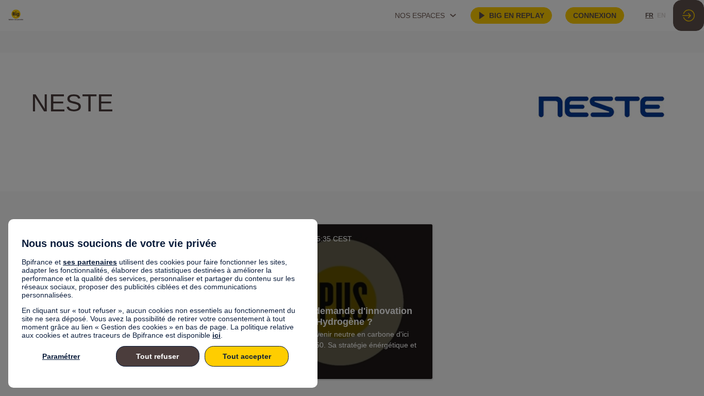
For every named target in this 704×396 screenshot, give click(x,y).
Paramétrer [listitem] (61, 356)
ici (216, 335)
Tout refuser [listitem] (157, 356)
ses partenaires (90, 262)
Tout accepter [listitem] (247, 356)
